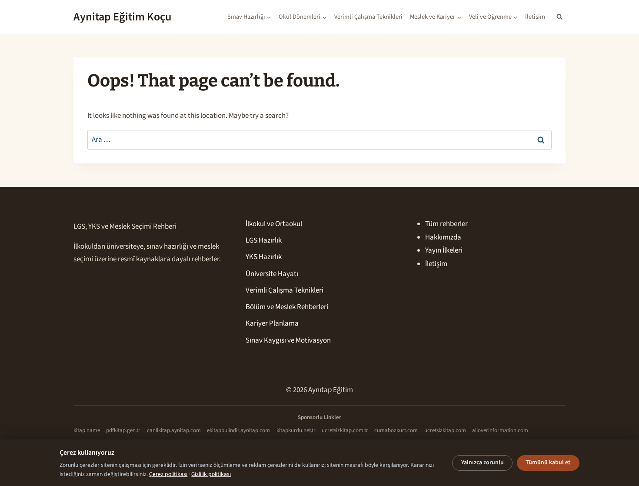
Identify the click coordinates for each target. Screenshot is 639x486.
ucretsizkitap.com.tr (345, 430)
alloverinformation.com (500, 430)
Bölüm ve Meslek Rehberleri (287, 307)
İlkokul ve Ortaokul (274, 224)
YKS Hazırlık (264, 257)
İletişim (535, 16)
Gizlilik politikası (211, 474)
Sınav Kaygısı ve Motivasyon (288, 340)
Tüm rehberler (446, 224)
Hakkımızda (443, 237)
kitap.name (86, 430)
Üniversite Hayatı (272, 274)
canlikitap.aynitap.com (174, 430)
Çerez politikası (168, 474)
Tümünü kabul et (548, 462)
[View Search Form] (559, 17)
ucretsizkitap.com (445, 430)
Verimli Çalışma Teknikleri (368, 16)
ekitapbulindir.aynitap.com (238, 430)
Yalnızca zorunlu (482, 462)
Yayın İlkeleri (444, 250)
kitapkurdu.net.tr (296, 430)
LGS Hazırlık (264, 240)
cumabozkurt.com (396, 430)
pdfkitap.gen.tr (123, 430)
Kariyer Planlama (272, 323)
